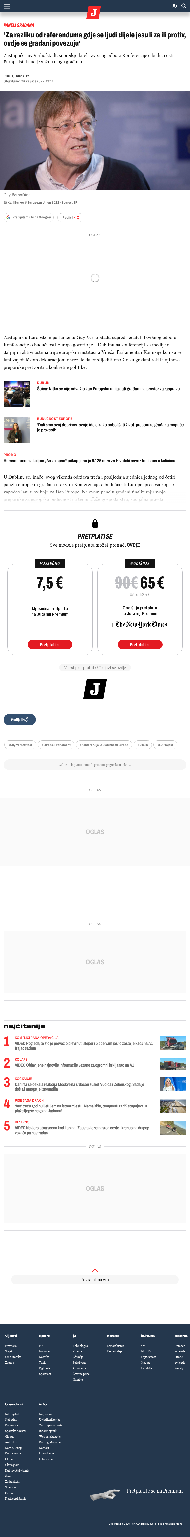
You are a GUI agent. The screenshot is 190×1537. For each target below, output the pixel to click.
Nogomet (45, 1351)
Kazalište (146, 1368)
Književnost (148, 1357)
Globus (9, 1437)
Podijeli (68, 217)
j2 (74, 1336)
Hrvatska (11, 1346)
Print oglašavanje (50, 1442)
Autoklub (11, 1442)
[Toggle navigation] (7, 6)
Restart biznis (115, 1346)
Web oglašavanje (50, 1437)
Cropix (9, 1493)
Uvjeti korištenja (49, 1420)
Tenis (42, 1363)
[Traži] (184, 6)
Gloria (9, 1459)
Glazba (145, 1363)
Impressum (46, 1414)
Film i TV (146, 1351)
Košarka (44, 1357)
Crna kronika (13, 1357)
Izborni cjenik (47, 1431)
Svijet (8, 1351)
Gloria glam (12, 1465)
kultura (148, 1336)
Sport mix (45, 1374)
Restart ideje (114, 1351)
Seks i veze (79, 1363)
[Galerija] (95, 140)
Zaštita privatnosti (50, 1425)
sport (44, 1336)
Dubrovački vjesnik (17, 1471)
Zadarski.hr (12, 1482)
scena (181, 1336)
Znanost (78, 1351)
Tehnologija (80, 1346)
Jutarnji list (12, 1414)
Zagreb (9, 1363)
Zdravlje (78, 1357)
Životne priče (81, 1374)
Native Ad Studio (15, 1499)
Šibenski (10, 1487)
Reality (179, 1368)
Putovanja (79, 1368)
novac (113, 1336)
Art (143, 1346)
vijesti (11, 1336)
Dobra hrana (13, 1453)
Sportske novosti (15, 1431)
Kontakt (44, 1448)
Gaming (78, 1380)
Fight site (44, 1368)
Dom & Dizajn (14, 1448)
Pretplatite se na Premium (155, 1491)
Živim (8, 1476)
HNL (42, 1346)
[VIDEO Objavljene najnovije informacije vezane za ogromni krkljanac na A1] (173, 1064)
